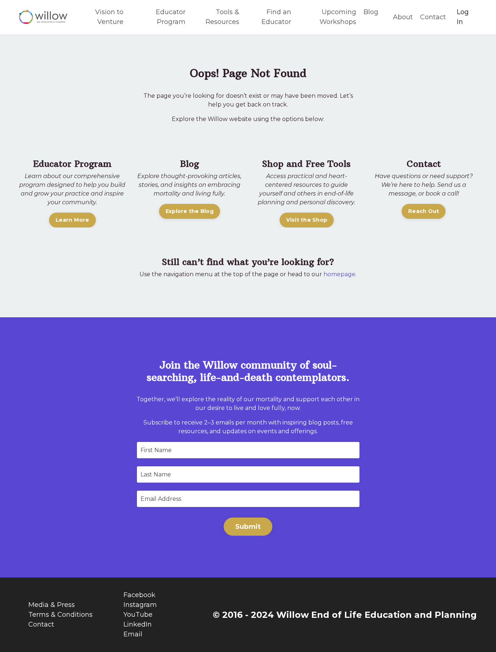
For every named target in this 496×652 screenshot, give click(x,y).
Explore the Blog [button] (190, 211)
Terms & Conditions (60, 615)
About (403, 17)
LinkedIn (137, 624)
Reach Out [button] (423, 211)
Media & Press (51, 605)
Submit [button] (248, 527)
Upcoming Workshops (338, 17)
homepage (339, 274)
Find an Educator (276, 17)
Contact (433, 17)
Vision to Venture (109, 17)
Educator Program (171, 17)
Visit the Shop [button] (307, 220)
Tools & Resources (222, 17)
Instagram (140, 605)
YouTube (138, 615)
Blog (370, 12)
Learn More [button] (72, 220)
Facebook (139, 595)
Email (132, 634)
